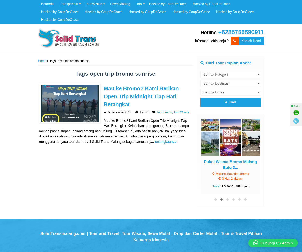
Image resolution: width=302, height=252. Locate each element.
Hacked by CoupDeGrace (168, 4)
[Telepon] (296, 121)
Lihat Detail (234, 137)
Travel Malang (120, 4)
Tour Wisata (93, 4)
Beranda (47, 4)
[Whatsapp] (296, 113)
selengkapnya (165, 142)
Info (139, 4)
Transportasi (69, 4)
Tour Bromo (164, 112)
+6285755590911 (241, 32)
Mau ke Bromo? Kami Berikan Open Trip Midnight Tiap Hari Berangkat (141, 96)
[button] (273, 243)
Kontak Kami (251, 41)
